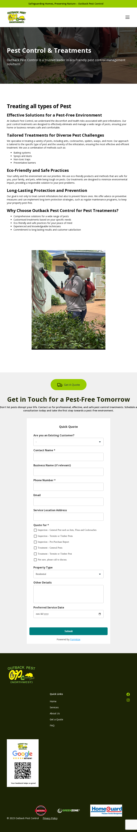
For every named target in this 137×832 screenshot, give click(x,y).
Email (37, 495)
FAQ (52, 725)
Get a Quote (56, 719)
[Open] (99, 441)
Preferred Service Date (48, 607)
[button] (126, 17)
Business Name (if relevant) (52, 465)
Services (54, 707)
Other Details (42, 582)
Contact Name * (44, 450)
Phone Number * (44, 480)
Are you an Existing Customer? (53, 435)
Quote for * (41, 525)
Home (53, 701)
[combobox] (64, 441)
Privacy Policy (50, 818)
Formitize (75, 639)
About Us (55, 713)
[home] (16, 17)
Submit (68, 631)
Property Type (43, 567)
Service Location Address (50, 510)
